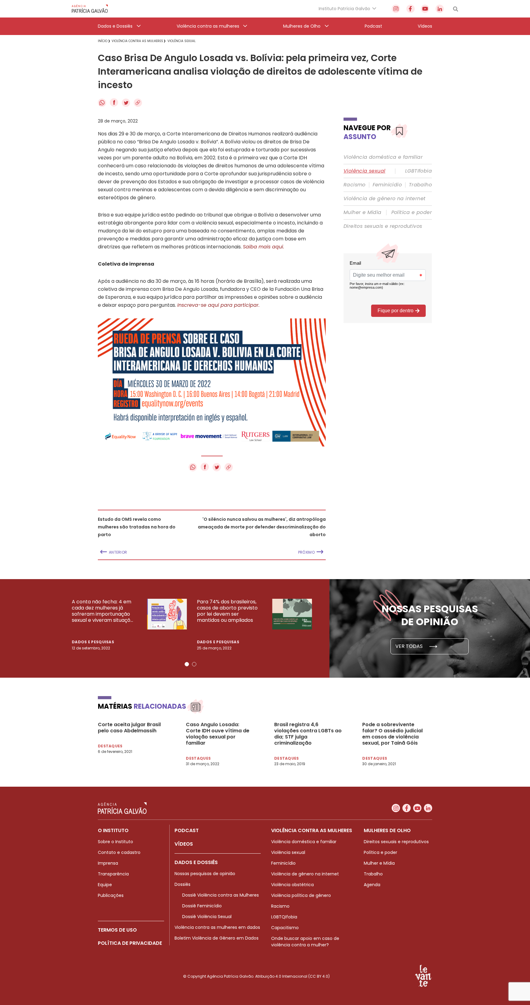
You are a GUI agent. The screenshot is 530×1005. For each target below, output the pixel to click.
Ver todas (409, 646)
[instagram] (396, 9)
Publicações (111, 895)
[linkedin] (440, 9)
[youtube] (425, 9)
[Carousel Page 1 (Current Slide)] (187, 664)
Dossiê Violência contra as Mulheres (220, 895)
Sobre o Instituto (115, 842)
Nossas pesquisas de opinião (205, 874)
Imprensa (108, 863)
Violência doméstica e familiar (383, 157)
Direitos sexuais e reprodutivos (383, 226)
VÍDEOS (184, 843)
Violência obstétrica (292, 885)
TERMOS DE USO (117, 929)
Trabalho (420, 185)
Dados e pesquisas (93, 642)
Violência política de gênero (301, 895)
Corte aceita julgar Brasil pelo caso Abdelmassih (129, 728)
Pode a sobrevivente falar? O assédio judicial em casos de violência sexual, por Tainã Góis (392, 734)
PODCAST (187, 830)
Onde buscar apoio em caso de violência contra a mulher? (305, 941)
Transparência (113, 874)
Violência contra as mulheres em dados (217, 927)
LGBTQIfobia (284, 917)
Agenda (372, 885)
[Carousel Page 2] (194, 664)
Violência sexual (364, 171)
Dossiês (182, 884)
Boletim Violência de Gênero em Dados (217, 938)
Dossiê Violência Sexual (207, 916)
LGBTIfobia (418, 171)
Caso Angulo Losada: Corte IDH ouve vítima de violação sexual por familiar (217, 734)
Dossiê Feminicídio (202, 906)
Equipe (105, 885)
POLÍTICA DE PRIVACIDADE (130, 943)
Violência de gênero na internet (384, 198)
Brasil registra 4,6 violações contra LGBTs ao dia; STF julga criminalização (308, 734)
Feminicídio (387, 185)
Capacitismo (285, 928)
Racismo (355, 185)
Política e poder (411, 212)
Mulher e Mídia (363, 212)
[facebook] (410, 9)
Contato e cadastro (119, 852)
